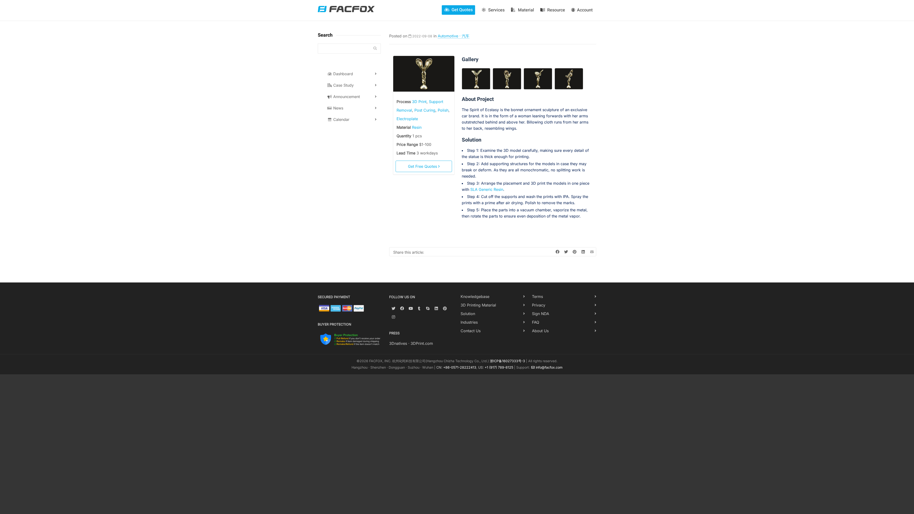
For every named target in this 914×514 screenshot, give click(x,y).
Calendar (340, 119)
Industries (469, 322)
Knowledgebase (475, 296)
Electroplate (407, 118)
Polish (443, 110)
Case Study (343, 85)
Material (526, 10)
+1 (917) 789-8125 (499, 367)
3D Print (419, 101)
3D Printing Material (478, 305)
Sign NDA (540, 313)
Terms (537, 296)
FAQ (535, 322)
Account (585, 10)
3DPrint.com (422, 343)
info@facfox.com (548, 367)
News (337, 108)
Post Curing (424, 110)
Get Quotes (462, 10)
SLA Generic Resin (486, 189)
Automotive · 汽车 (453, 36)
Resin (417, 127)
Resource (556, 10)
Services (496, 10)
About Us (540, 330)
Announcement (346, 96)
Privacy (538, 305)
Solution (468, 313)
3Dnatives (398, 343)
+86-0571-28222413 (459, 367)
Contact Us (471, 330)
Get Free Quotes (423, 166)
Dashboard (342, 73)
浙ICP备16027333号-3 (507, 361)
